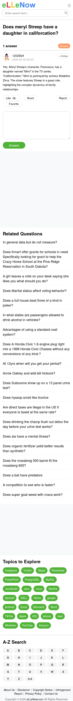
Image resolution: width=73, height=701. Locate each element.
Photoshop (58, 570)
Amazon (44, 625)
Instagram (11, 570)
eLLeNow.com (35, 699)
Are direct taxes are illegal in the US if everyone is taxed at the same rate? (31, 409)
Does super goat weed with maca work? (33, 494)
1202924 (18, 55)
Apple (22, 616)
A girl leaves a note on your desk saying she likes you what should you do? (36, 278)
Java (26, 588)
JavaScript (11, 588)
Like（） (12, 98)
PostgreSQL (32, 579)
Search (66, 13)
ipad (60, 616)
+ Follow (63, 55)
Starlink (52, 588)
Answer (64, 46)
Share (30, 98)
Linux (39, 588)
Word (54, 607)
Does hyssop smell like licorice (25, 397)
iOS (34, 616)
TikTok (9, 616)
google (51, 598)
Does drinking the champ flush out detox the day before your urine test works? (36, 424)
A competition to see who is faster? (29, 484)
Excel (24, 607)
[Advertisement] (36, 189)
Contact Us (51, 693)
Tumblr (27, 570)
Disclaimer (24, 690)
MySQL (50, 579)
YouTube (27, 625)
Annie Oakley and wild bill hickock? (29, 373)
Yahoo (37, 598)
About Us (9, 690)
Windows (10, 625)
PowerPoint (12, 579)
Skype (41, 570)
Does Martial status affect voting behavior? (35, 290)
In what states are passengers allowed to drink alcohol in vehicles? (33, 317)
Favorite (14, 104)
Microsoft (38, 607)
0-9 (30, 679)
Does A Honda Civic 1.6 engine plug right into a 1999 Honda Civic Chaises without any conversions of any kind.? (36, 348)
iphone (47, 616)
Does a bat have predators (22, 474)
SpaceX (9, 598)
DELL (24, 598)
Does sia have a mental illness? (26, 436)
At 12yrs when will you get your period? (32, 363)
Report (63, 98)
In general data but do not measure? (30, 242)
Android (9, 607)
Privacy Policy (33, 693)
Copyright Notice (43, 690)
